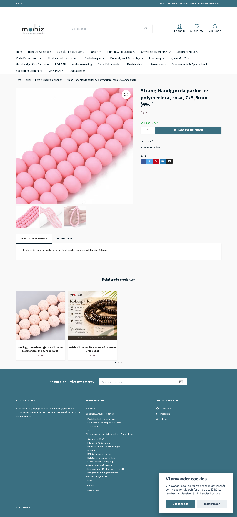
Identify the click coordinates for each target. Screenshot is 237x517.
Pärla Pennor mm (27, 58)
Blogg (89, 480)
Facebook (165, 408)
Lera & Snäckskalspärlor (48, 80)
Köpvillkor (91, 408)
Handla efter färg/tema (31, 64)
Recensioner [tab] (65, 238)
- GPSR (89, 430)
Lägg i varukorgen (190, 130)
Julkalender (77, 70)
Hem (19, 52)
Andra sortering (82, 64)
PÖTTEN (60, 64)
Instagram (165, 413)
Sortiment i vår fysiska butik (190, 64)
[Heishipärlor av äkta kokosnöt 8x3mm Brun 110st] (92, 317)
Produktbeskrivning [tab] (33, 238)
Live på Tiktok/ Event (70, 52)
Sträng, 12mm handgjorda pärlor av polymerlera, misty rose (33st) (40, 349)
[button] (115, 362)
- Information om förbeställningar (103, 446)
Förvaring (155, 58)
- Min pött (91, 450)
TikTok (163, 419)
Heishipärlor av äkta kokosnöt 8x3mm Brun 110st (92, 349)
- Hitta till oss (92, 490)
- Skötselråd (92, 426)
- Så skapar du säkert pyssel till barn (103, 422)
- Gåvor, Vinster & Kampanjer (100, 461)
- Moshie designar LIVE (97, 476)
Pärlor (94, 52)
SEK (18, 3)
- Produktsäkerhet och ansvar (100, 419)
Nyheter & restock (39, 52)
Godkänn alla (180, 503)
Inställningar (212, 503)
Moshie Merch (135, 64)
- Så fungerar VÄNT (95, 439)
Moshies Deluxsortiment (63, 58)
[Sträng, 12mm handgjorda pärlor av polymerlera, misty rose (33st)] (40, 317)
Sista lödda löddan (109, 64)
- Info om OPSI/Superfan (98, 442)
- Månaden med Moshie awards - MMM (105, 469)
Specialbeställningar (29, 70)
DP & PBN (54, 70)
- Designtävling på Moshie (99, 465)
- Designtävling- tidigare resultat (102, 472)
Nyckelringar (93, 58)
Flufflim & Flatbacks (119, 52)
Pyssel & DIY (178, 58)
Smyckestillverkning (154, 52)
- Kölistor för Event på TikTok (100, 457)
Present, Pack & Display (125, 58)
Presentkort (158, 64)
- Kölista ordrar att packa (98, 454)
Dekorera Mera (185, 52)
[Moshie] (33, 28)
